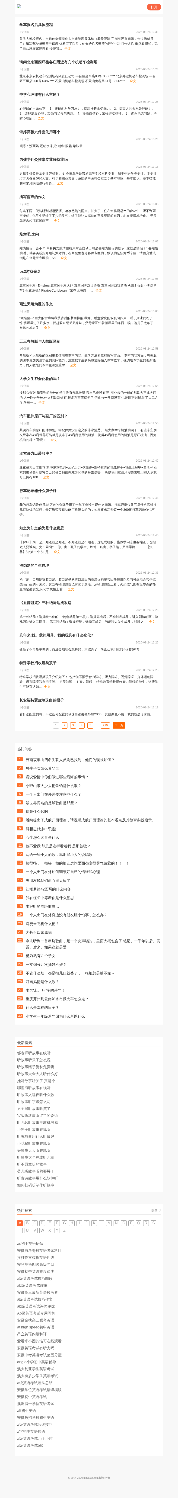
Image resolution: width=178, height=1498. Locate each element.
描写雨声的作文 (32, 197)
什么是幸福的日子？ (42, 1007)
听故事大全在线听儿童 (35, 1157)
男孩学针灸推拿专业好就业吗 (43, 159)
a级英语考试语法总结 (35, 1383)
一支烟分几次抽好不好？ (46, 965)
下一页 (119, 725)
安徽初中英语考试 (32, 1397)
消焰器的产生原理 (34, 565)
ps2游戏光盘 (30, 271)
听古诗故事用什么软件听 (37, 1178)
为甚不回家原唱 (39, 932)
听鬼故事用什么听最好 (35, 1136)
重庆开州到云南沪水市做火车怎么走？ (57, 999)
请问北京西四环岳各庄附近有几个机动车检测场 (58, 62)
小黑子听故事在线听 (34, 1130)
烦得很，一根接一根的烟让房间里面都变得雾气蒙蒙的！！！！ (78, 863)
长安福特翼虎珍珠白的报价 (41, 700)
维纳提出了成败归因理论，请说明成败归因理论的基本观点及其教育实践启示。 (91, 820)
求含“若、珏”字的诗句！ (45, 990)
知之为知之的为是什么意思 (41, 528)
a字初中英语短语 (31, 1432)
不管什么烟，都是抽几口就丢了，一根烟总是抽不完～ (70, 973)
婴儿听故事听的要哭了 (35, 1171)
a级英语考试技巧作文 (35, 1299)
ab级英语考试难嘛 (32, 1285)
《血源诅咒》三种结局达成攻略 (45, 603)
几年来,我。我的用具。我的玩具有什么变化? (56, 635)
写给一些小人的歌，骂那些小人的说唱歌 (59, 855)
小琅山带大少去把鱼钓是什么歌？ (53, 786)
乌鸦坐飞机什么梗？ (42, 924)
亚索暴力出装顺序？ (36, 453)
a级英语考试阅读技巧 (35, 1425)
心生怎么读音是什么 (42, 837)
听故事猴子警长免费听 (35, 1067)
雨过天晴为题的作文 (36, 304)
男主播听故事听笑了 (34, 1109)
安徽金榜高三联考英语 (35, 1320)
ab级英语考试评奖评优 (36, 1306)
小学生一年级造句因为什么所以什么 (55, 1016)
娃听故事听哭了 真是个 (36, 1081)
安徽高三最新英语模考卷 (37, 1292)
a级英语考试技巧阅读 (35, 1278)
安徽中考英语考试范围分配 (39, 1355)
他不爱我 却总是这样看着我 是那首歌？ (58, 846)
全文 (67, 48)
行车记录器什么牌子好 (38, 491)
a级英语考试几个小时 (35, 1438)
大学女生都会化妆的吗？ (39, 379)
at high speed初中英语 (35, 1327)
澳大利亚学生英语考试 (35, 1369)
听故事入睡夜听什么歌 (35, 1095)
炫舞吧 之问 (29, 234)
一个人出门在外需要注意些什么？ (53, 794)
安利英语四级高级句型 (35, 1265)
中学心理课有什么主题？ (39, 94)
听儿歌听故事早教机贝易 (37, 1123)
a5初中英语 (26, 1411)
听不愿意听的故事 (32, 1164)
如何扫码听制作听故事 (35, 1185)
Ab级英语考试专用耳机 (36, 1313)
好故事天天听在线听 (34, 1150)
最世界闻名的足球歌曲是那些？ (52, 803)
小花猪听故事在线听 (34, 1143)
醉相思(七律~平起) (41, 829)
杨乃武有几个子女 (40, 956)
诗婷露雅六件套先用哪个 (39, 132)
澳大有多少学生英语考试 (37, 1376)
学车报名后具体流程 (36, 25)
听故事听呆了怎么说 (34, 1060)
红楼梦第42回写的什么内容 (48, 889)
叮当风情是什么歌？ (42, 982)
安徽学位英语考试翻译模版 (39, 1390)
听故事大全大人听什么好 (37, 1074)
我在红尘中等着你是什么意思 (50, 898)
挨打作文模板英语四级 (35, 1258)
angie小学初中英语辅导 (36, 1362)
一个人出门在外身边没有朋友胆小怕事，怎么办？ (66, 915)
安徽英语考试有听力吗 (35, 1348)
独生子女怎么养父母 (42, 768)
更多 (154, 1210)
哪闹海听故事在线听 (34, 1088)
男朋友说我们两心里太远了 (48, 881)
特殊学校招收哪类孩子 (38, 663)
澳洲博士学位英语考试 (35, 1404)
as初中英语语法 (30, 1244)
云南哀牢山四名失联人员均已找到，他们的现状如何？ (70, 760)
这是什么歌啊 (37, 811)
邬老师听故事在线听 (34, 1053)
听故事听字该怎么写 (34, 1102)
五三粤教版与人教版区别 (39, 341)
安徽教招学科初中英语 (35, 1418)
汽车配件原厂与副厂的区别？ (43, 416)
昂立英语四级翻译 (32, 1334)
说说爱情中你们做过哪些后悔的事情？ (57, 777)
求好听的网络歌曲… (42, 906)
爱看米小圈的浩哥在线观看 (39, 1341)
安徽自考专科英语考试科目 (39, 1251)
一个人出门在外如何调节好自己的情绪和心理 (63, 872)
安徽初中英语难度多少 (35, 1271)
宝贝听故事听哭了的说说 (37, 1116)
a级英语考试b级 (30, 1445)
